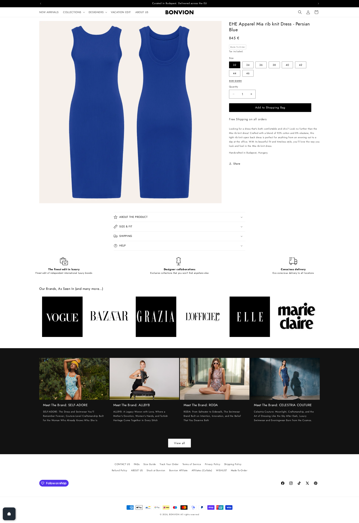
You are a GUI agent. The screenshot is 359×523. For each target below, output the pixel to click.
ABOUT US (137, 470)
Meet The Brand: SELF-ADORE (65, 405)
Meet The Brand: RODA (201, 405)
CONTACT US (122, 464)
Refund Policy (119, 470)
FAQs (136, 464)
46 (248, 73)
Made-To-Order (239, 470)
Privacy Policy (212, 464)
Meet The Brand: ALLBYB (131, 405)
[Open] (9, 513)
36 (261, 65)
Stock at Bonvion (156, 470)
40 (287, 65)
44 (234, 73)
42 (300, 65)
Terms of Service (191, 464)
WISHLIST (221, 470)
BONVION (174, 514)
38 (274, 65)
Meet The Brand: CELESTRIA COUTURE (283, 405)
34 (248, 65)
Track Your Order (169, 464)
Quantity (233, 86)
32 (234, 65)
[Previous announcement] (40, 3)
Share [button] (236, 163)
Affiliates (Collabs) (202, 470)
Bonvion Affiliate (178, 470)
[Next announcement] (318, 3)
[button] (73, 12)
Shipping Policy (233, 464)
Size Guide (149, 464)
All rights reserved (189, 514)
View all (179, 443)
